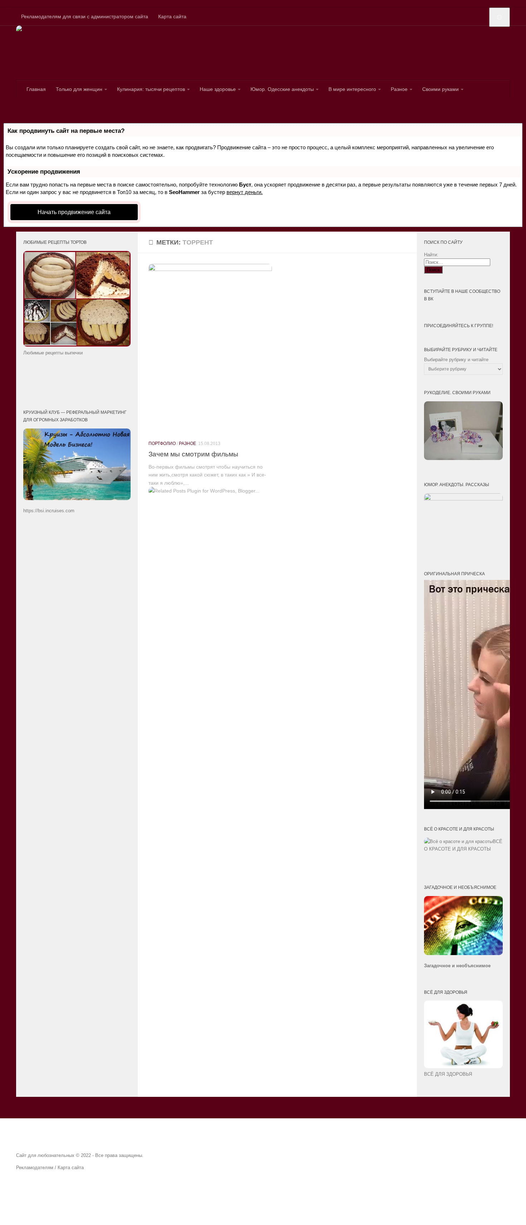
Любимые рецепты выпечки (53, 352)
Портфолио (162, 443)
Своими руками (440, 89)
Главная (36, 89)
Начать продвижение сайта (74, 212)
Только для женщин (79, 89)
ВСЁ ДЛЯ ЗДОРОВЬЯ (448, 1074)
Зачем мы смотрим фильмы (193, 454)
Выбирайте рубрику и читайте (456, 359)
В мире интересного (352, 89)
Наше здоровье (218, 89)
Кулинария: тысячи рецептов (151, 89)
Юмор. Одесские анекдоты (282, 89)
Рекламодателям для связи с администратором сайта (84, 16)
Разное (399, 89)
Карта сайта (172, 16)
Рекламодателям (34, 1167)
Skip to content (17, 3)
